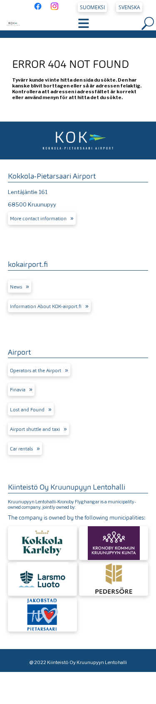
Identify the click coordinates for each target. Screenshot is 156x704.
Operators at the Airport (35, 370)
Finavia (17, 389)
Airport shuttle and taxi (35, 429)
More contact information (38, 218)
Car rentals (21, 448)
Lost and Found (27, 409)
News (16, 287)
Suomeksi (92, 7)
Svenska (129, 7)
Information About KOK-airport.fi (46, 306)
